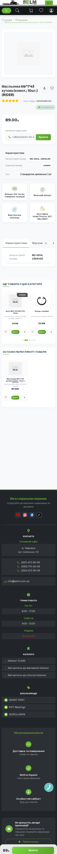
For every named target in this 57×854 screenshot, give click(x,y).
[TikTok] (39, 515)
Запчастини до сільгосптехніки (27, 675)
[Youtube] (18, 515)
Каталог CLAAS (16, 660)
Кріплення (22, 20)
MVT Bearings (17, 707)
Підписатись (30, 841)
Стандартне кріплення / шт (36, 174)
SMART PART (17, 700)
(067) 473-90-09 (30, 562)
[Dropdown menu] (49, 3)
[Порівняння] (25, 332)
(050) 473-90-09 (30, 570)
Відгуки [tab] (39, 243)
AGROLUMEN (17, 714)
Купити (33, 850)
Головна (8, 20)
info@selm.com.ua (18, 581)
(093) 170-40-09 (30, 566)
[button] (22, 340)
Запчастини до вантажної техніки (28, 668)
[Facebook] (32, 515)
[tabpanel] (28, 257)
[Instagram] (25, 515)
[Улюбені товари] (41, 10)
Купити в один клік (16, 130)
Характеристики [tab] (16, 243)
